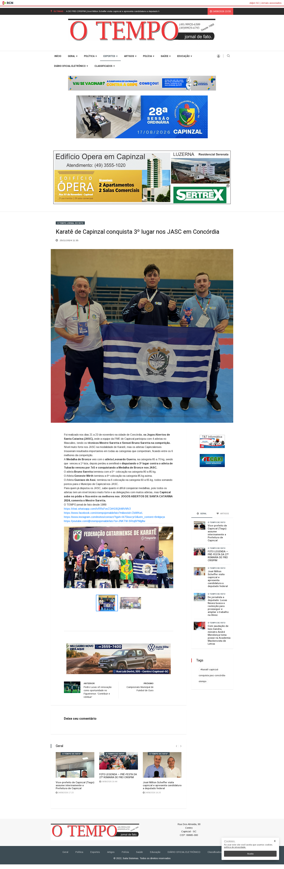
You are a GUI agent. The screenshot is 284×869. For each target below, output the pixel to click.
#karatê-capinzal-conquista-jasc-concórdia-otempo (212, 675)
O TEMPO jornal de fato (70, 223)
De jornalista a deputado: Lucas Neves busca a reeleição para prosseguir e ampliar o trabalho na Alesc (218, 606)
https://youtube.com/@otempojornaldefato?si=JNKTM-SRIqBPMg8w (104, 521)
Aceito (250, 853)
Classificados (103, 66)
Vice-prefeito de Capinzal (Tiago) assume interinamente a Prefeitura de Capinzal (75, 829)
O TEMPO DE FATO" (71, 797)
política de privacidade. (235, 847)
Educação (183, 56)
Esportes (109, 56)
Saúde (164, 56)
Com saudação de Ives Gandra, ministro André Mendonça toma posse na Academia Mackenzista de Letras (219, 635)
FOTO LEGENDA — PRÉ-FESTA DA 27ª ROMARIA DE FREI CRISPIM (118, 819)
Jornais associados (271, 3)
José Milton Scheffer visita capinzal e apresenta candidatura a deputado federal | (90, 11)
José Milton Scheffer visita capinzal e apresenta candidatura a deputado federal (162, 829)
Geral (71, 56)
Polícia (147, 56)
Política (89, 56)
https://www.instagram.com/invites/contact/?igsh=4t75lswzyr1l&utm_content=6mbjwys (114, 517)
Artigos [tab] (224, 513)
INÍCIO (57, 56)
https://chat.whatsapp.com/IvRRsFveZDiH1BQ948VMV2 (97, 508)
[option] (90, 11)
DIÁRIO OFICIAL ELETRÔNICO (70, 66)
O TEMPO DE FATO (216, 522)
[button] (72, 579)
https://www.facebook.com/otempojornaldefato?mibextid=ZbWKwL (103, 512)
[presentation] (176, 789)
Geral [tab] (203, 513)
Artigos (129, 56)
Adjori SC (254, 3)
